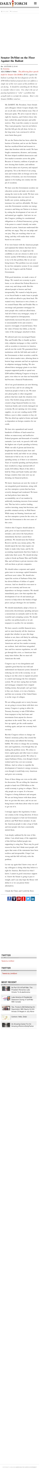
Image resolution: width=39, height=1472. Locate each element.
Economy (6, 69)
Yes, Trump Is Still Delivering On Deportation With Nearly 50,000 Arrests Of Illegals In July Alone (23, 1009)
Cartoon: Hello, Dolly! (19, 1016)
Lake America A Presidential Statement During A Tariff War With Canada (22, 999)
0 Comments (14, 11)
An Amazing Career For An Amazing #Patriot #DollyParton (22, 1025)
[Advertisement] (19, 33)
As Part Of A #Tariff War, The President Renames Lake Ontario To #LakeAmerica (21, 989)
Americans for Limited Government (26, 1467)
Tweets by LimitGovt (7, 961)
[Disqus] (19, 927)
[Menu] (35, 3)
